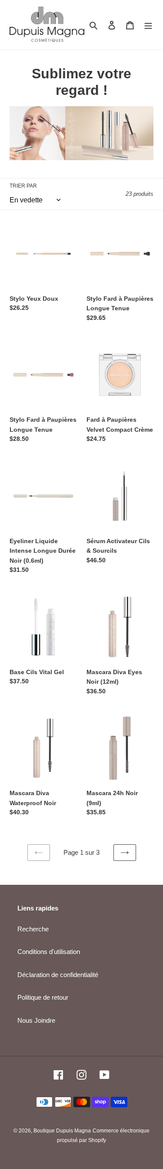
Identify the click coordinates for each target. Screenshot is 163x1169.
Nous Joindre (36, 1020)
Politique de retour (42, 997)
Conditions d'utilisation (48, 951)
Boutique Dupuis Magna (62, 1131)
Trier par (23, 186)
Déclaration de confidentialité (57, 974)
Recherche (33, 929)
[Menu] (148, 25)
